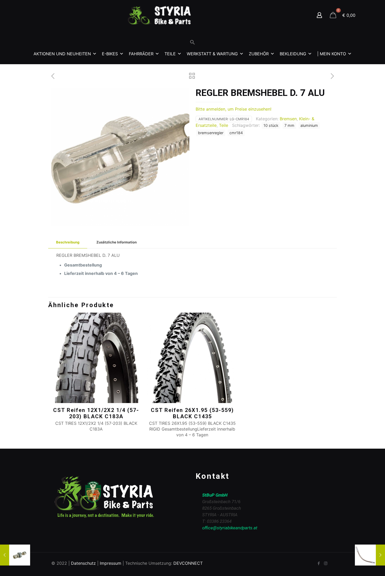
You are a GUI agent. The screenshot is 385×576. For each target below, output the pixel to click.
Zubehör (259, 53)
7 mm (289, 125)
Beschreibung (67, 242)
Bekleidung (293, 53)
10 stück (270, 125)
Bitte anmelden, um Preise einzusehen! (233, 109)
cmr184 (236, 133)
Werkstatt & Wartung (212, 53)
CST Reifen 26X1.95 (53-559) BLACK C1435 (192, 413)
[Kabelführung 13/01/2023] (370, 555)
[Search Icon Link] (192, 43)
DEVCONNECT (188, 563)
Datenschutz (83, 563)
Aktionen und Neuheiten (62, 53)
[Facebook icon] (318, 563)
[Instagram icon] (325, 563)
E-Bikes (110, 53)
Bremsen (288, 118)
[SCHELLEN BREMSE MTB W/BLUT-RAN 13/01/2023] (15, 555)
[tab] (67, 242)
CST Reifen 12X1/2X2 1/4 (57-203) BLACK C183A (96, 413)
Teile (170, 53)
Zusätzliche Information (116, 242)
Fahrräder (141, 53)
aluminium (309, 125)
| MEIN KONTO (331, 53)
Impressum (110, 563)
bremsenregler (210, 133)
